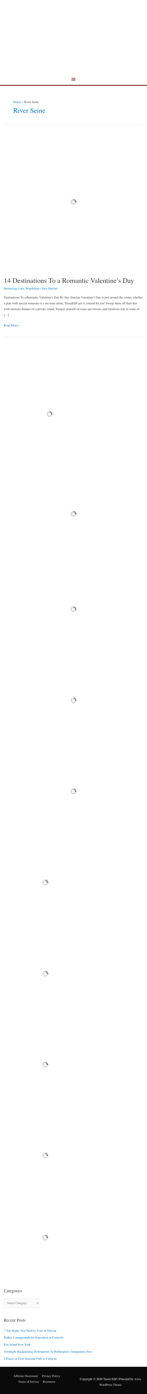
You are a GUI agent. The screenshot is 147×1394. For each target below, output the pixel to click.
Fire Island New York (17, 1344)
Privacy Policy (51, 1376)
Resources (49, 1382)
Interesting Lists (14, 288)
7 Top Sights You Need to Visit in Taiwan (30, 1330)
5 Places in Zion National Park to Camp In (30, 1358)
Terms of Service (28, 1382)
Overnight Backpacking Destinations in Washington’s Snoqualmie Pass (48, 1351)
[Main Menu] (73, 79)
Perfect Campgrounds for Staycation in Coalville (34, 1337)
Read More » (12, 324)
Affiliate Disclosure (25, 1376)
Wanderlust (32, 288)
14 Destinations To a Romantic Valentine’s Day (69, 280)
